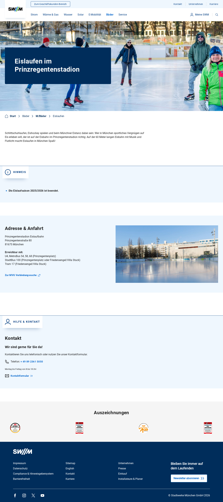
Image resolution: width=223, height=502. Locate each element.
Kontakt (178, 4)
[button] (216, 14)
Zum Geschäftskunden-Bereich (50, 4)
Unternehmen (196, 4)
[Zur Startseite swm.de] (15, 9)
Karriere (214, 4)
